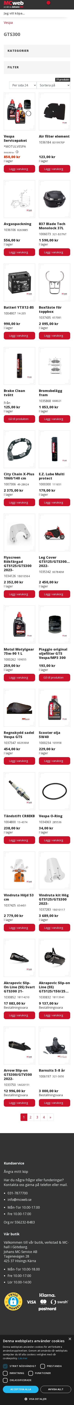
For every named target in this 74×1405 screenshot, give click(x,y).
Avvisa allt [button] (55, 1389)
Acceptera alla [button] (20, 1389)
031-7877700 (18, 1193)
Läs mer (22, 1358)
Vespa (8, 22)
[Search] (70, 13)
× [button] (69, 1339)
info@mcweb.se (19, 1199)
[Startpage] (22, 5)
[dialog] (37, 1370)
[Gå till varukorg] (47, 5)
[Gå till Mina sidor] (53, 5)
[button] (37, 1399)
